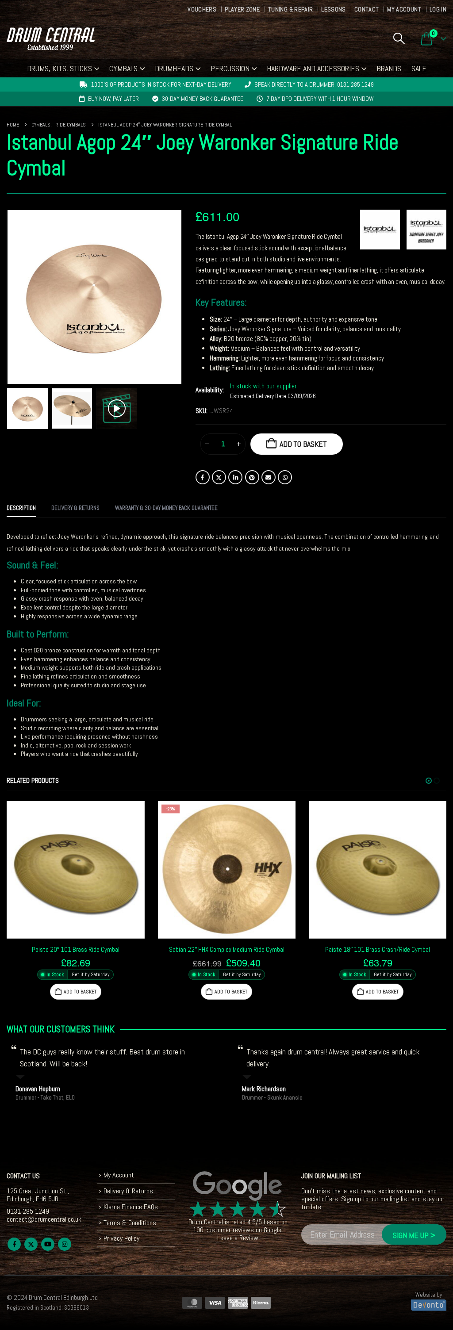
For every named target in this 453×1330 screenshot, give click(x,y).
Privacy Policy (121, 1238)
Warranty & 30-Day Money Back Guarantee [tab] (166, 508)
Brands (388, 68)
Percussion (230, 68)
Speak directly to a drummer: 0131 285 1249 (314, 84)
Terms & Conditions (130, 1222)
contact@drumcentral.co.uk (44, 1219)
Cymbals (123, 68)
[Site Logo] (51, 38)
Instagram (64, 1244)
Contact (366, 9)
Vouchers (202, 9)
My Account (404, 9)
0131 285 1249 (28, 1211)
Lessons (333, 9)
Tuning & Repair (290, 9)
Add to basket (303, 444)
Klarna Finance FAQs (131, 1206)
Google (272, 1229)
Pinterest (252, 477)
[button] (399, 38)
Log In (438, 9)
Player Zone (242, 9)
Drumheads (174, 68)
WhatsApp (285, 477)
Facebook (203, 477)
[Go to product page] (75, 870)
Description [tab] (21, 508)
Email (268, 477)
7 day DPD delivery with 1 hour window (320, 99)
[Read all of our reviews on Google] (238, 1186)
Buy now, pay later (113, 99)
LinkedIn (235, 477)
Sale (418, 68)
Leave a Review (237, 1237)
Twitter (219, 477)
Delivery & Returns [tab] (75, 508)
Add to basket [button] (80, 991)
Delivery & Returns (128, 1191)
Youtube (47, 1244)
